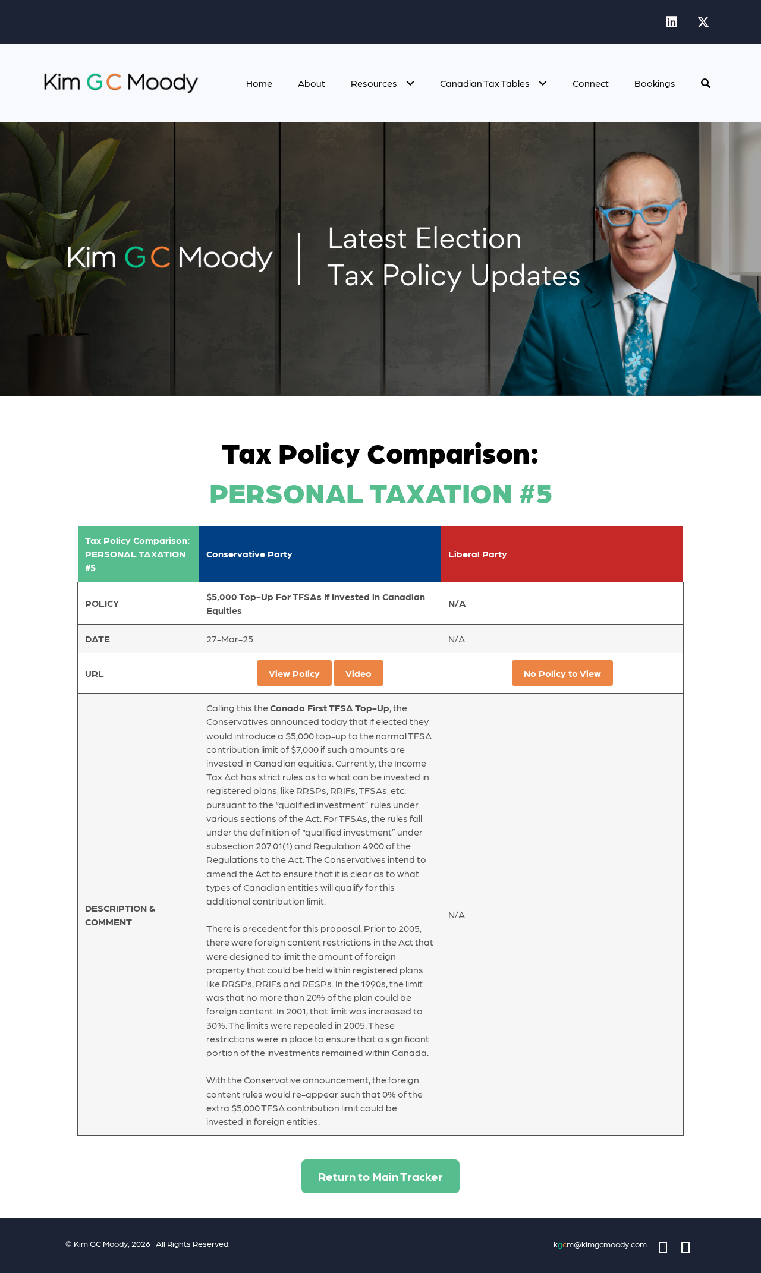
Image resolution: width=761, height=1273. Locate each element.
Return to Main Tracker (380, 1176)
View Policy (294, 673)
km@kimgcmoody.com (600, 1244)
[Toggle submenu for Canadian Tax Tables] (542, 83)
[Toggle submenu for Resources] (410, 83)
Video (358, 673)
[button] (671, 22)
